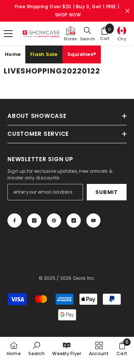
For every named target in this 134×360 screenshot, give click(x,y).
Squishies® (81, 54)
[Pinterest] (54, 220)
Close (127, 11)
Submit (106, 192)
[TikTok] (74, 220)
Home (12, 54)
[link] (36, 348)
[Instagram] (34, 220)
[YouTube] (93, 220)
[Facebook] (14, 220)
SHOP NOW (68, 15)
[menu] (8, 33)
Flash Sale (44, 54)
